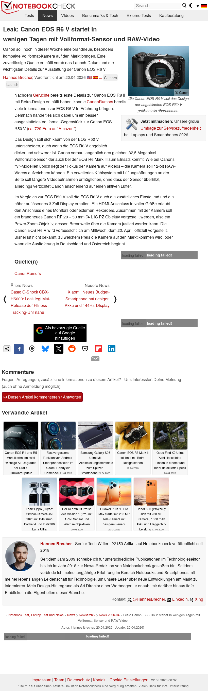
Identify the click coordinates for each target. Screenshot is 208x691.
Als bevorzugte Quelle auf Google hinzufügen (65, 333)
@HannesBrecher (148, 599)
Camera (110, 77)
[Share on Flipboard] (98, 348)
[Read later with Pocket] (85, 348)
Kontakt (100, 680)
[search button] (184, 5)
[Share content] (7, 348)
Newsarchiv (87, 614)
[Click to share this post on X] (58, 348)
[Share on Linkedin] (111, 348)
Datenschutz (78, 680)
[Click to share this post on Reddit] (72, 348)
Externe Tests (139, 15)
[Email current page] (95, 359)
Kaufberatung (171, 15)
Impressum (41, 680)
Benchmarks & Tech (100, 15)
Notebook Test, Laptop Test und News (35, 614)
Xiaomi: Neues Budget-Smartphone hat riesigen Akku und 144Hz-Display (87, 298)
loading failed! (133, 255)
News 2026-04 (109, 614)
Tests (29, 15)
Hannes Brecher (17, 77)
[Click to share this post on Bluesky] (45, 349)
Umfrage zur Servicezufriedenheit (171, 128)
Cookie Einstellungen (129, 680)
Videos (67, 15)
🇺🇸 (89, 77)
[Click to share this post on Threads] (32, 349)
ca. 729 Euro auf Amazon (51, 128)
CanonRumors (100, 102)
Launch (12, 84)
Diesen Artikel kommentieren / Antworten (44, 397)
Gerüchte (41, 95)
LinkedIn (179, 599)
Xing (198, 599)
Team (59, 680)
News (47, 15)
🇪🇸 (95, 77)
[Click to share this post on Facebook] (19, 349)
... (201, 15)
